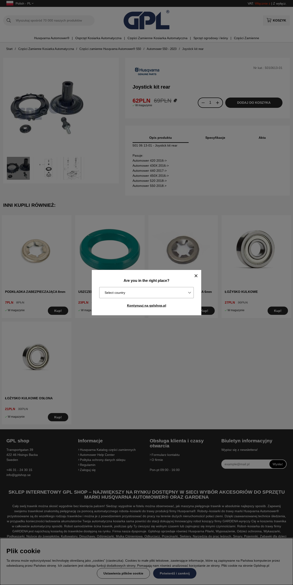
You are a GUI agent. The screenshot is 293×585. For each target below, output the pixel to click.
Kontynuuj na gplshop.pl (146, 305)
